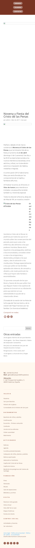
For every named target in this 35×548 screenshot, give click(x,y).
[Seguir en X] (17, 543)
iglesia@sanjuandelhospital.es (18, 375)
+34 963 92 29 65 (12, 373)
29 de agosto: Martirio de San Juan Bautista (17, 337)
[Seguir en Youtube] (8, 543)
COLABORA (18, 7)
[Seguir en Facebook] (5, 543)
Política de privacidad (18, 533)
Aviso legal (7, 533)
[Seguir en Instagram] (14, 543)
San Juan (24, 120)
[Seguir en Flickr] (11, 543)
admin (8, 120)
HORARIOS (18, 3)
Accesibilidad (15, 535)
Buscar (28, 328)
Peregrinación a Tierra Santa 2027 (14, 351)
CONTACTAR (18, 11)
